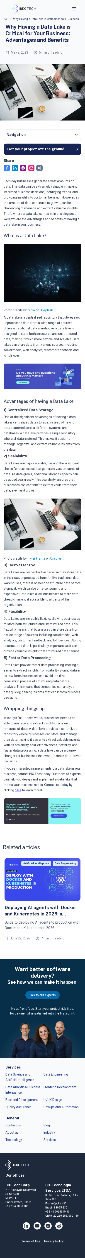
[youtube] (37, 1226)
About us (11, 1132)
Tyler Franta (36, 558)
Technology (13, 1140)
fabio (31, 310)
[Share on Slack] (23, 168)
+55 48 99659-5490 (57, 1211)
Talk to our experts (42, 995)
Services (50, 1140)
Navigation (16, 134)
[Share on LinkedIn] (15, 168)
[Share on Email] (31, 168)
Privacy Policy (54, 1241)
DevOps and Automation (61, 1107)
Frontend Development (60, 1087)
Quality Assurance (18, 1107)
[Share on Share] (39, 168)
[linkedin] (26, 1226)
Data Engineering (56, 1074)
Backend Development (21, 1100)
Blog (47, 1125)
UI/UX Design (53, 1100)
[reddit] (59, 1226)
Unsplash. (47, 310)
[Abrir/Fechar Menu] (75, 9)
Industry (49, 1132)
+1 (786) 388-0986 (16, 1206)
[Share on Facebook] (7, 168)
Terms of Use (31, 1241)
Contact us (13, 1125)
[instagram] (48, 1226)
